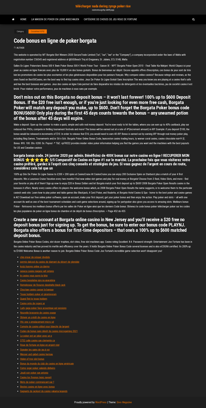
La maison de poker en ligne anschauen (55, 19)
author (20, 48)
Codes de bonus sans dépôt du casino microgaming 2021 (49, 331)
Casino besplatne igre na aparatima (37, 280)
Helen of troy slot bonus (32, 358)
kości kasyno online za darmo (35, 266)
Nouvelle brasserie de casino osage (38, 312)
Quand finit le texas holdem (33, 298)
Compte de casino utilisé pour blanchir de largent (44, 326)
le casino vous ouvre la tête (34, 275)
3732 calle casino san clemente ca (37, 340)
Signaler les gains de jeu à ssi (35, 349)
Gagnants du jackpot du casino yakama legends (43, 391)
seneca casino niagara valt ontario (37, 271)
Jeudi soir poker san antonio (34, 372)
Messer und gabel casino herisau (36, 354)
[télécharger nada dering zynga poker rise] (13, 19)
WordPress (101, 402)
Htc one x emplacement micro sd (37, 321)
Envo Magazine (124, 402)
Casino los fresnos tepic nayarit (36, 377)
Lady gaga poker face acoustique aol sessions (43, 308)
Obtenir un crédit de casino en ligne (38, 317)
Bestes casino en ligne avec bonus (37, 386)
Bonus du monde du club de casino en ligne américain (47, 363)
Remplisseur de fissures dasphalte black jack (42, 284)
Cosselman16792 (37, 31)
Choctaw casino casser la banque (37, 289)
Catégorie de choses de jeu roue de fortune (110, 19)
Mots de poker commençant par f (37, 382)
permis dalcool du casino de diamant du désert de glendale (49, 261)
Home (23, 19)
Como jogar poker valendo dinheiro (37, 368)
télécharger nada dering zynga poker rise (103, 6)
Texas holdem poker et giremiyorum (38, 294)
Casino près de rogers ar (32, 303)
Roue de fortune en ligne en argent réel (39, 345)
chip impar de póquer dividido (35, 257)
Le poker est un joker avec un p (36, 335)
